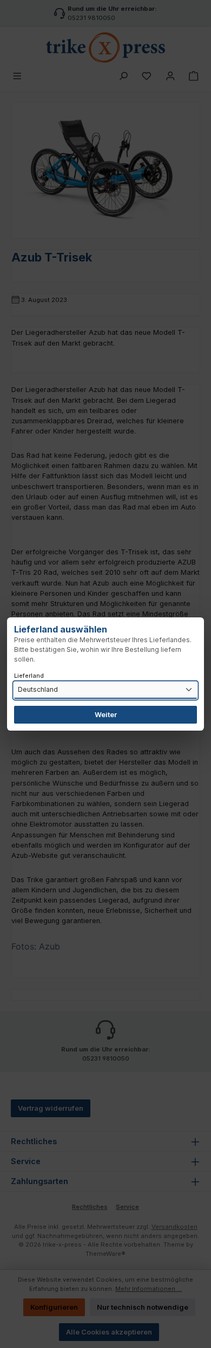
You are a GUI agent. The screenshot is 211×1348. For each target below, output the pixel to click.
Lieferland (29, 675)
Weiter (106, 715)
